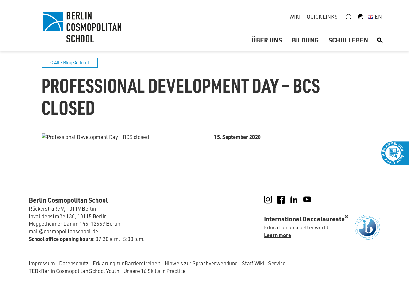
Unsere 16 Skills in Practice (154, 270)
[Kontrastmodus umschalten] (360, 17)
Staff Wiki (253, 263)
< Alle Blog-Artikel (69, 62)
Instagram (272, 200)
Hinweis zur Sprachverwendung (201, 263)
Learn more (277, 235)
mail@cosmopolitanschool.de (63, 231)
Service (277, 263)
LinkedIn (298, 200)
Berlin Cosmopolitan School (81, 27)
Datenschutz (74, 263)
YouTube (311, 200)
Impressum (42, 263)
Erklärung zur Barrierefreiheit (126, 263)
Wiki (295, 16)
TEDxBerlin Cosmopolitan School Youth (74, 270)
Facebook (285, 200)
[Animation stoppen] (348, 16)
